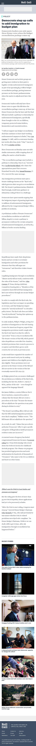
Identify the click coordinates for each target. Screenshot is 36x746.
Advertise (21, 731)
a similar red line (14, 145)
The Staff (12, 735)
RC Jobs (21, 733)
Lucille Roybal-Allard (12, 165)
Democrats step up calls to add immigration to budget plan (17, 23)
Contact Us (13, 731)
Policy (6, 16)
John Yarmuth (7, 513)
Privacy (12, 733)
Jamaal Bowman (25, 171)
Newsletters (5, 735)
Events (3, 733)
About (3, 731)
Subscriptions (22, 735)
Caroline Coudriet (8, 68)
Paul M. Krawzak (20, 68)
